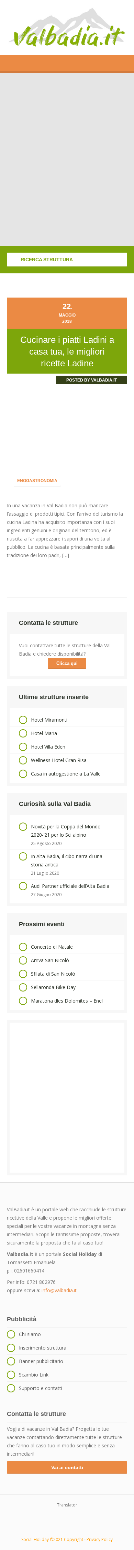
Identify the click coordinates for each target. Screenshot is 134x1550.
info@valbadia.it (59, 1290)
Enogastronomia (37, 480)
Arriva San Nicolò (50, 960)
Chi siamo (30, 1334)
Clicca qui (67, 663)
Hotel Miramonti (49, 719)
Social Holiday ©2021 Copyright (52, 1539)
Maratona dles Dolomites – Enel (67, 1000)
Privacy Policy (100, 1539)
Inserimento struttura (42, 1347)
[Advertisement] (67, 1097)
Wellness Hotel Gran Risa (59, 760)
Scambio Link (33, 1374)
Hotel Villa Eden (48, 746)
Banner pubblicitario (41, 1361)
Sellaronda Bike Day (53, 987)
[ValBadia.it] (67, 27)
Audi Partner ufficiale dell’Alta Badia (70, 886)
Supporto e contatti (40, 1388)
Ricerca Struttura (46, 259)
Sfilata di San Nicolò (53, 973)
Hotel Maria (44, 733)
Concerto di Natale (52, 946)
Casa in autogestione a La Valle (66, 773)
